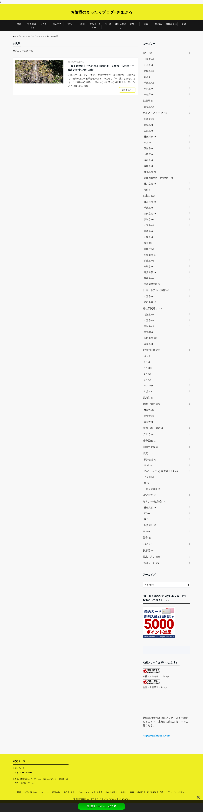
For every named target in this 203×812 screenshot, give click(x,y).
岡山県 (149, 160)
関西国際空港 (152, 284)
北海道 (149, 59)
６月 (147, 356)
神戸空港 (150, 183)
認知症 (149, 416)
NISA (148, 465)
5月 (147, 373)
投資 (19, 24)
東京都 (149, 332)
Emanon (126, 799)
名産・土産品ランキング (155, 687)
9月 (147, 379)
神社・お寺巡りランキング (156, 676)
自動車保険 (171, 24)
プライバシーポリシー (22, 772)
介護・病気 (151, 403)
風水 (82, 24)
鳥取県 (149, 266)
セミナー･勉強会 (154, 501)
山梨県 (149, 130)
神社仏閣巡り (120, 26)
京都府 (149, 94)
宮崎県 (149, 231)
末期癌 (149, 410)
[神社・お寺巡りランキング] (151, 672)
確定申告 (57, 24)
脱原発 (148, 550)
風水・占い (151, 556)
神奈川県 (150, 136)
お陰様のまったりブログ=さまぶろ (101, 12)
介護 (184, 24)
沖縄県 (149, 278)
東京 (147, 76)
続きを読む (126, 90)
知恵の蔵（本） (31, 26)
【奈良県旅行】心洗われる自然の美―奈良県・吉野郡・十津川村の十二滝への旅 (101, 68)
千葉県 (149, 82)
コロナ (149, 421)
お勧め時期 (151, 350)
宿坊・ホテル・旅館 (156, 290)
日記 (147, 544)
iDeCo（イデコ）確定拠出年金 (161, 471)
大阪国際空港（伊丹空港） (159, 177)
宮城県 (149, 70)
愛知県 (149, 148)
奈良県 (149, 88)
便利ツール (151, 563)
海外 (147, 189)
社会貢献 (149, 440)
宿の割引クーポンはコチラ (100, 806)
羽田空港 (150, 213)
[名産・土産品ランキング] (151, 683)
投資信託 (150, 459)
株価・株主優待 (153, 427)
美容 (146, 24)
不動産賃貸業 (152, 488)
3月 (147, 362)
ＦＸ (149, 477)
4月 (148, 367)
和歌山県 (150, 254)
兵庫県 (149, 260)
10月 (148, 385)
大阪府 (149, 154)
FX (147, 513)
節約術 (158, 24)
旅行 (70, 24)
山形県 (149, 65)
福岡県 (149, 166)
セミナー (44, 24)
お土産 (108, 24)
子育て (148, 434)
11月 (148, 391)
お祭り (133, 24)
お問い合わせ (18, 768)
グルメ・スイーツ (95, 26)
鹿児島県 (150, 171)
